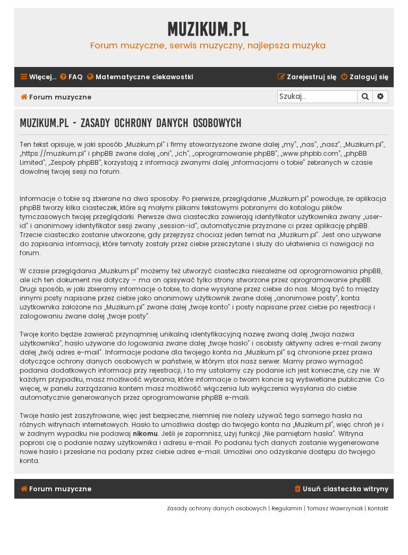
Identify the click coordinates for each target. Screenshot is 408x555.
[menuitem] (70, 77)
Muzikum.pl (208, 29)
